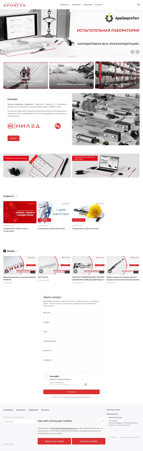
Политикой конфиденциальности (64, 428)
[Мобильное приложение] (37, 165)
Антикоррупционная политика (130, 437)
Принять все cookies (54, 441)
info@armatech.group (114, 417)
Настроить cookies (88, 441)
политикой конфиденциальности (81, 397)
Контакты (45, 410)
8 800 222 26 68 (112, 414)
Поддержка (33, 410)
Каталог (13, 138)
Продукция (20, 410)
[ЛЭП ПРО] (106, 165)
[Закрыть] (102, 421)
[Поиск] (139, 5)
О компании (8, 410)
